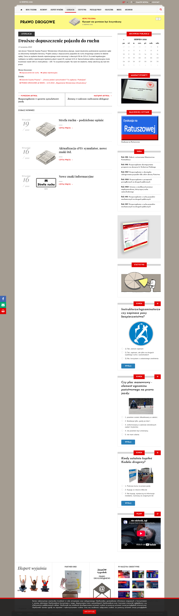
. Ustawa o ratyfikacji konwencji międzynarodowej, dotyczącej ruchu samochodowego (136, 189)
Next (159, 19)
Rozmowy (43, 9)
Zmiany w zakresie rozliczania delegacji (88, 99)
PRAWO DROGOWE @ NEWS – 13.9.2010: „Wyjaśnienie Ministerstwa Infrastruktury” (54, 83)
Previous (157, 19)
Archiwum (128, 9)
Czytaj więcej (66, 128)
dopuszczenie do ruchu (30, 73)
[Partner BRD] (70, 584)
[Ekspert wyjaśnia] (33, 580)
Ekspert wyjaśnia (57, 9)
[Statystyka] (141, 281)
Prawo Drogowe (37, 22)
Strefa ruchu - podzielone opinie (81, 120)
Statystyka (82, 9)
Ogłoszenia (109, 9)
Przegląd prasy (95, 9)
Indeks (119, 9)
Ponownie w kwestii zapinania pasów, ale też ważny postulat (113, 23)
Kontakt (156, 2)
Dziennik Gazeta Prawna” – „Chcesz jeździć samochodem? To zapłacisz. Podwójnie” (53, 80)
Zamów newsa (142, 2)
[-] (138, 574)
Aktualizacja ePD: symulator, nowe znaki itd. (83, 150)
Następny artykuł (103, 96)
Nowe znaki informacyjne (76, 176)
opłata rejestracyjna (49, 73)
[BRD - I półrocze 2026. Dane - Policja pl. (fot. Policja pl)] (124, 574)
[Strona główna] (21, 10)
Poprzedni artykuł (27, 96)
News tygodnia (31, 9)
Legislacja (70, 9)
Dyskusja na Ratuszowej (130, 142)
